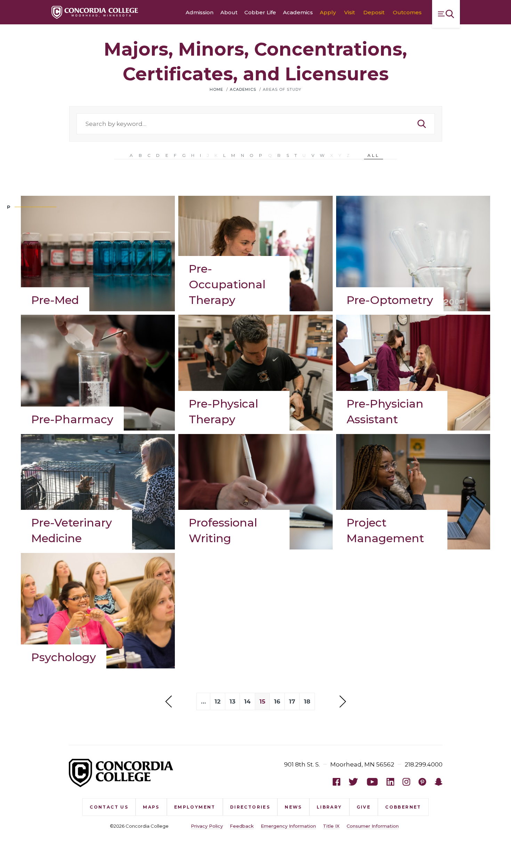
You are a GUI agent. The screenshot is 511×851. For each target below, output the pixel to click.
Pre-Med (55, 300)
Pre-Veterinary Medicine (71, 530)
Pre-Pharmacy (72, 419)
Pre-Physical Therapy (223, 411)
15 (262, 701)
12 (217, 701)
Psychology (63, 657)
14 (247, 701)
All (373, 155)
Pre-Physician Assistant (385, 411)
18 (307, 701)
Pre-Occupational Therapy (227, 284)
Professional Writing (223, 530)
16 (277, 701)
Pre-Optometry (390, 300)
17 (292, 701)
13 (232, 701)
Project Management (385, 530)
